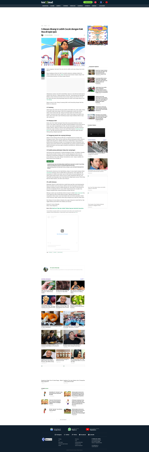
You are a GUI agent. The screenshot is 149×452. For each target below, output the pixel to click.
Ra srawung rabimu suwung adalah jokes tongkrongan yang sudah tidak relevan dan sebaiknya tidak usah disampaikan (101, 81)
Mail (62, 75)
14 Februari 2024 (74, 397)
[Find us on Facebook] (101, 2)
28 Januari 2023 (56, 35)
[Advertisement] (74, 16)
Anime (49, 25)
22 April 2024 (51, 405)
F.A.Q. (76, 440)
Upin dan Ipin (60, 252)
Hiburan (94, 5)
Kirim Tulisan (88, 2)
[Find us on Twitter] (98, 2)
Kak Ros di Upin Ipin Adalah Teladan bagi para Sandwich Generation (67, 208)
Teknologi (72, 5)
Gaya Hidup (102, 5)
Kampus (58, 5)
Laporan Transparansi (78, 445)
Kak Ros (55, 252)
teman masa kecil (79, 193)
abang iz (50, 252)
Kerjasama (77, 439)
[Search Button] (107, 5)
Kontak (59, 445)
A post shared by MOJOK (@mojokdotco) (62, 249)
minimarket (49, 172)
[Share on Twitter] (43, 72)
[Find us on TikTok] (104, 2)
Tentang (59, 439)
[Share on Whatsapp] (43, 75)
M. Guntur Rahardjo (48, 35)
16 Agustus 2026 (98, 84)
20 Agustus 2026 (98, 75)
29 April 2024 (74, 406)
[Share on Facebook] (43, 69)
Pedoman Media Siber (79, 442)
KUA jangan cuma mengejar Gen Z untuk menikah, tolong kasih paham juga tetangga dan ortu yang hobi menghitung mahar (101, 117)
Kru (59, 440)
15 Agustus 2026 (98, 104)
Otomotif (87, 5)
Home (42, 25)
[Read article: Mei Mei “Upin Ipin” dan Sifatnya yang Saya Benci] (44, 411)
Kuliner (52, 5)
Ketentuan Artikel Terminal (63, 443)
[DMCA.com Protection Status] (48, 439)
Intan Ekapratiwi (62, 213)
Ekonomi (65, 5)
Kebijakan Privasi (78, 443)
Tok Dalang (49, 100)
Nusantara (45, 5)
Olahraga (80, 5)
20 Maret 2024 (74, 415)
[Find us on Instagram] (95, 2)
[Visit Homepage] (47, 2)
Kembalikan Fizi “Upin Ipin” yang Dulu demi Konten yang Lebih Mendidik (55, 393)
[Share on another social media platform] (43, 78)
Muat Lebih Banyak (63, 419)
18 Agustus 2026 (98, 93)
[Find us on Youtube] (106, 2)
